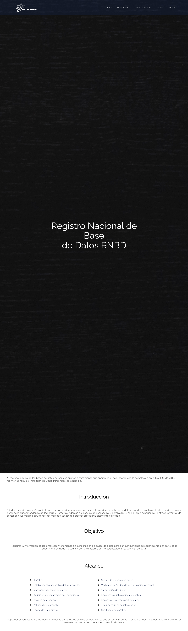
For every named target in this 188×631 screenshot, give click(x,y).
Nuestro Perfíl (123, 7)
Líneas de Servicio (143, 7)
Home (109, 7)
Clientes (159, 7)
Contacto (172, 7)
